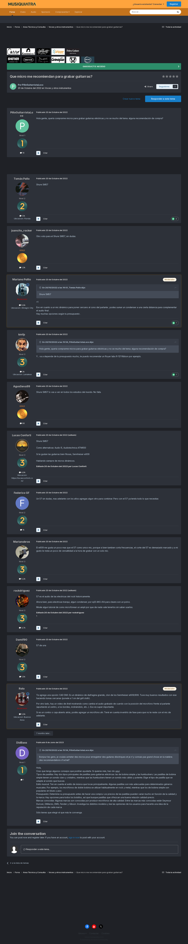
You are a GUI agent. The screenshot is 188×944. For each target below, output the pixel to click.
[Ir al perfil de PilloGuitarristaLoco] (13, 86)
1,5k (23, 676)
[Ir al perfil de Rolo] (22, 699)
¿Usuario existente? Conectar (148, 4)
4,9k (23, 472)
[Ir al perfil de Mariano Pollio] (22, 289)
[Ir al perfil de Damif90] (22, 650)
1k (23, 530)
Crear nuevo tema (131, 99)
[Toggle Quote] (40, 287)
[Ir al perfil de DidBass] (22, 753)
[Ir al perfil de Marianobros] (22, 552)
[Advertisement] (60, 39)
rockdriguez (22, 590)
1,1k (23, 216)
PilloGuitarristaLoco (32, 85)
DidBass (21, 742)
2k (23, 371)
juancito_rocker (21, 230)
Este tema (166, 12)
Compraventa (61, 12)
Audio (33, 12)
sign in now (74, 837)
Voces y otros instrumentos (58, 88)
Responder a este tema (163, 99)
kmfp (21, 334)
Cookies (105, 933)
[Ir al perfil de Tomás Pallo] (22, 189)
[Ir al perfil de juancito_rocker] (22, 240)
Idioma (81, 933)
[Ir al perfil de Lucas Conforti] (22, 445)
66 (23, 423)
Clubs (23, 12)
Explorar (78, 12)
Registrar (174, 4)
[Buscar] (178, 12)
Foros (12, 12)
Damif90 (21, 639)
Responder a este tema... (38, 849)
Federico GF (21, 492)
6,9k (23, 305)
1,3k (23, 267)
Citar (45, 153)
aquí (117, 771)
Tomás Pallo (22, 178)
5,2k (23, 579)
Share (149, 86)
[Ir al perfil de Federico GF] (22, 503)
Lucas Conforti (21, 435)
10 (23, 153)
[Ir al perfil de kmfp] (22, 344)
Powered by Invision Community (94, 940)
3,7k (23, 627)
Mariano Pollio (21, 279)
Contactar (94, 933)
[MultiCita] (38, 153)
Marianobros (21, 541)
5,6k (23, 714)
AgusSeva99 (21, 386)
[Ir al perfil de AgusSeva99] (22, 396)
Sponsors (45, 12)
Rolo (22, 688)
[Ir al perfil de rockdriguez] (22, 601)
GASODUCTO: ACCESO (94, 66)
